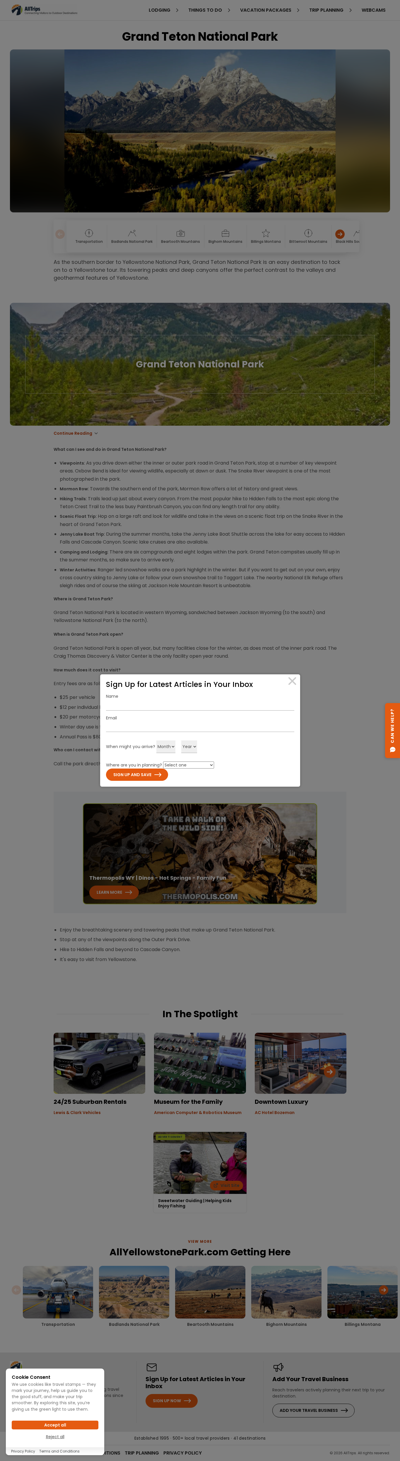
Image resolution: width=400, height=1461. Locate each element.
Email (111, 718)
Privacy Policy (23, 1451)
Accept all (55, 1425)
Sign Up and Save (132, 775)
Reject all (55, 1437)
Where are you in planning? (134, 765)
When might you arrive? (130, 747)
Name (112, 696)
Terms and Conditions (59, 1451)
